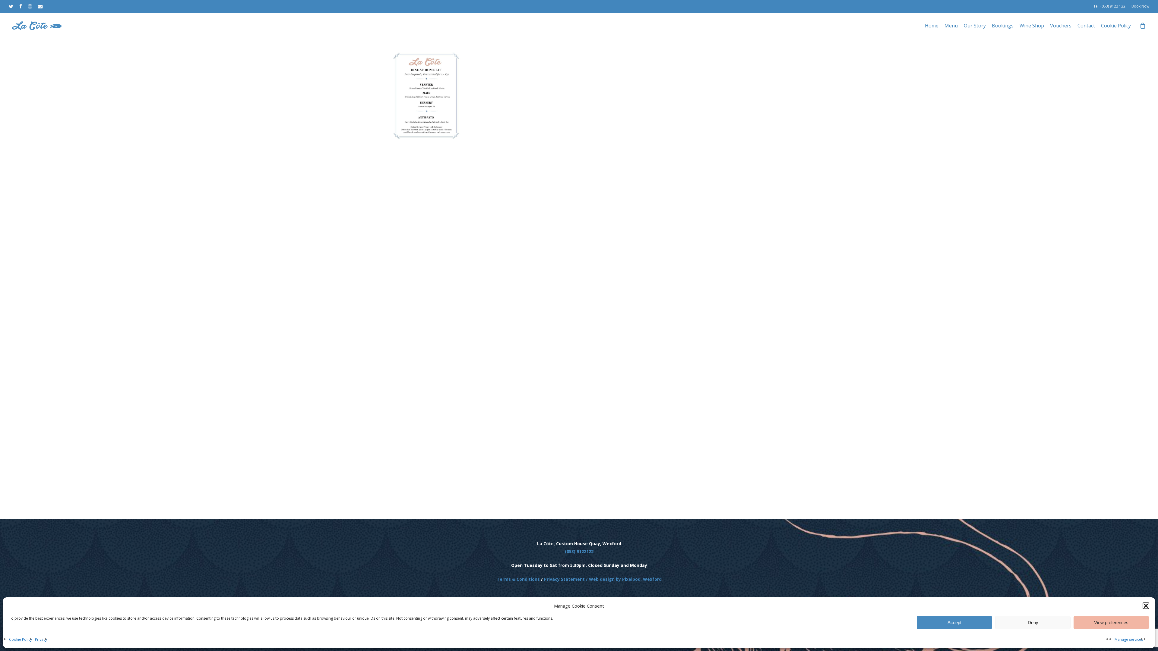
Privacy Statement (564, 579)
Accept (954, 622)
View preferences (1111, 622)
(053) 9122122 (579, 551)
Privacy (41, 639)
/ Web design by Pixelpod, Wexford (623, 579)
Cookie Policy (20, 639)
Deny (1033, 622)
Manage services (1129, 639)
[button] (1146, 606)
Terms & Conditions (518, 579)
